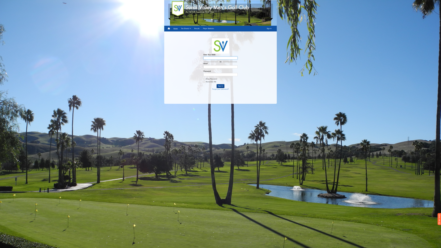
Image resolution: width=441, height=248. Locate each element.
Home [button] (175, 29)
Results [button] (197, 29)
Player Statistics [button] (208, 29)
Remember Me (211, 82)
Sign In (269, 29)
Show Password (211, 79)
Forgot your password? (220, 89)
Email (206, 64)
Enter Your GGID (209, 55)
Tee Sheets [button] (185, 29)
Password (207, 71)
